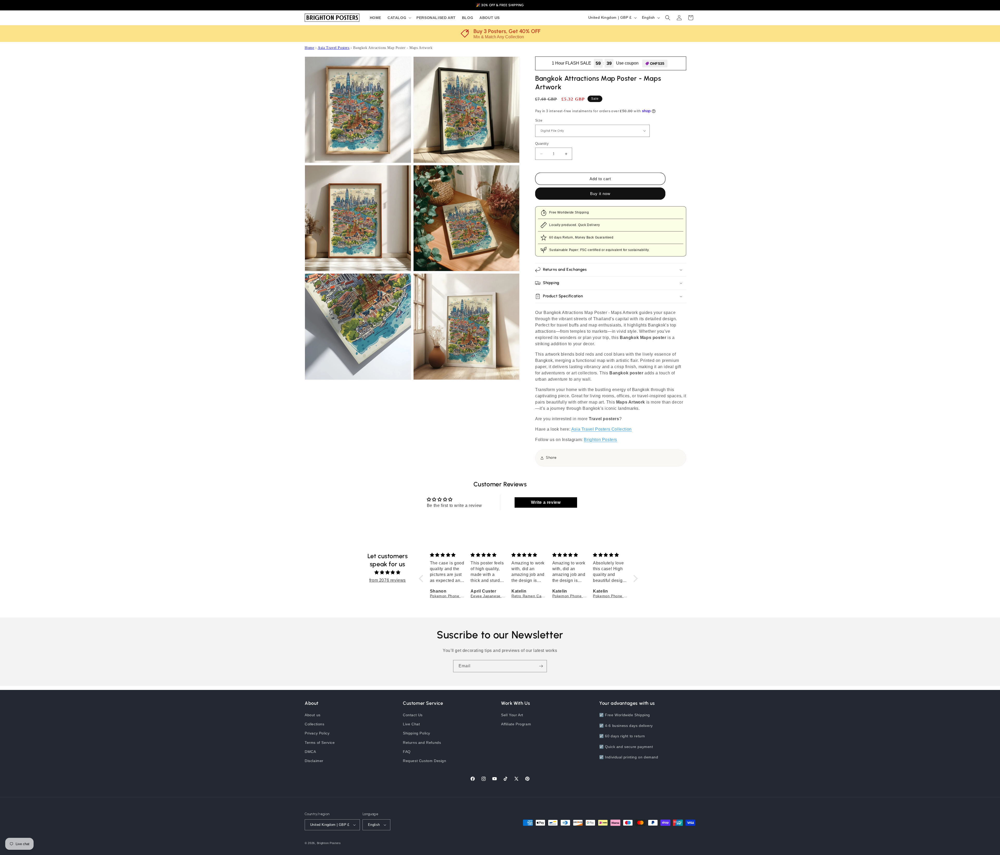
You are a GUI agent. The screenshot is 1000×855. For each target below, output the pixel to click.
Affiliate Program (516, 724)
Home (309, 48)
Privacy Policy (317, 733)
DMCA (310, 752)
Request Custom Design (424, 761)
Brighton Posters (329, 843)
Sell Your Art (512, 715)
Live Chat (411, 724)
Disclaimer (314, 761)
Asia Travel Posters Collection (601, 429)
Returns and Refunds (422, 742)
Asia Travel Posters (333, 48)
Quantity (542, 144)
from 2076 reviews (387, 580)
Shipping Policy (416, 733)
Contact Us (413, 715)
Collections (314, 724)
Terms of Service (320, 742)
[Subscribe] (541, 666)
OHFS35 (657, 63)
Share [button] (551, 457)
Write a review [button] (545, 502)
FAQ (407, 752)
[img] (387, 572)
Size (538, 120)
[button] (398, 17)
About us (313, 715)
